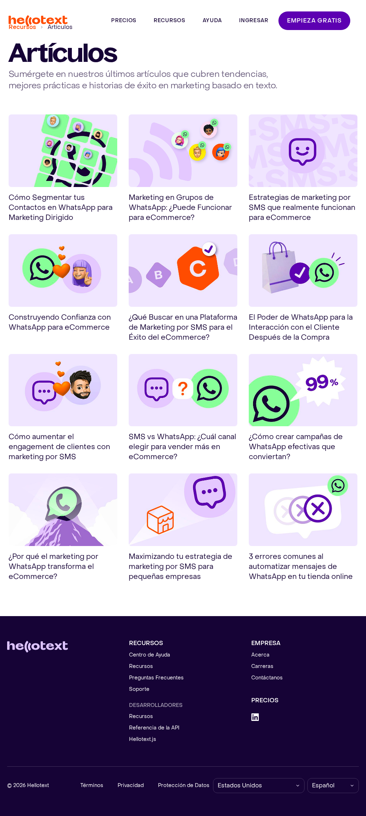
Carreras (262, 666)
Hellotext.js (142, 739)
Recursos (141, 666)
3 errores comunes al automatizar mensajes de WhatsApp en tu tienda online (301, 566)
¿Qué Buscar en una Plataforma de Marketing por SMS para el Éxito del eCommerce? (183, 327)
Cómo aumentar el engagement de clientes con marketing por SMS (59, 447)
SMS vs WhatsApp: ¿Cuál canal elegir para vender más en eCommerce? (182, 447)
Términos (91, 785)
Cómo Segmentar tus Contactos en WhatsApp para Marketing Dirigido (61, 207)
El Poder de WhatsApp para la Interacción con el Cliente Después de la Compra (301, 327)
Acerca (260, 655)
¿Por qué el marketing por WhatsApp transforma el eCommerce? (53, 566)
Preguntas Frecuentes (156, 677)
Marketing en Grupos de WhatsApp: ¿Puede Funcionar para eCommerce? (180, 207)
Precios (264, 700)
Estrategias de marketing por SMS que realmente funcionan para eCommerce (302, 207)
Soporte (139, 689)
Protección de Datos (183, 785)
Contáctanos (267, 677)
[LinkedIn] (305, 717)
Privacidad (131, 785)
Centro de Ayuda (149, 655)
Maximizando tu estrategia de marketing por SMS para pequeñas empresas (180, 566)
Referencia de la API (154, 727)
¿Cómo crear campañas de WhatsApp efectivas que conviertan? (296, 447)
